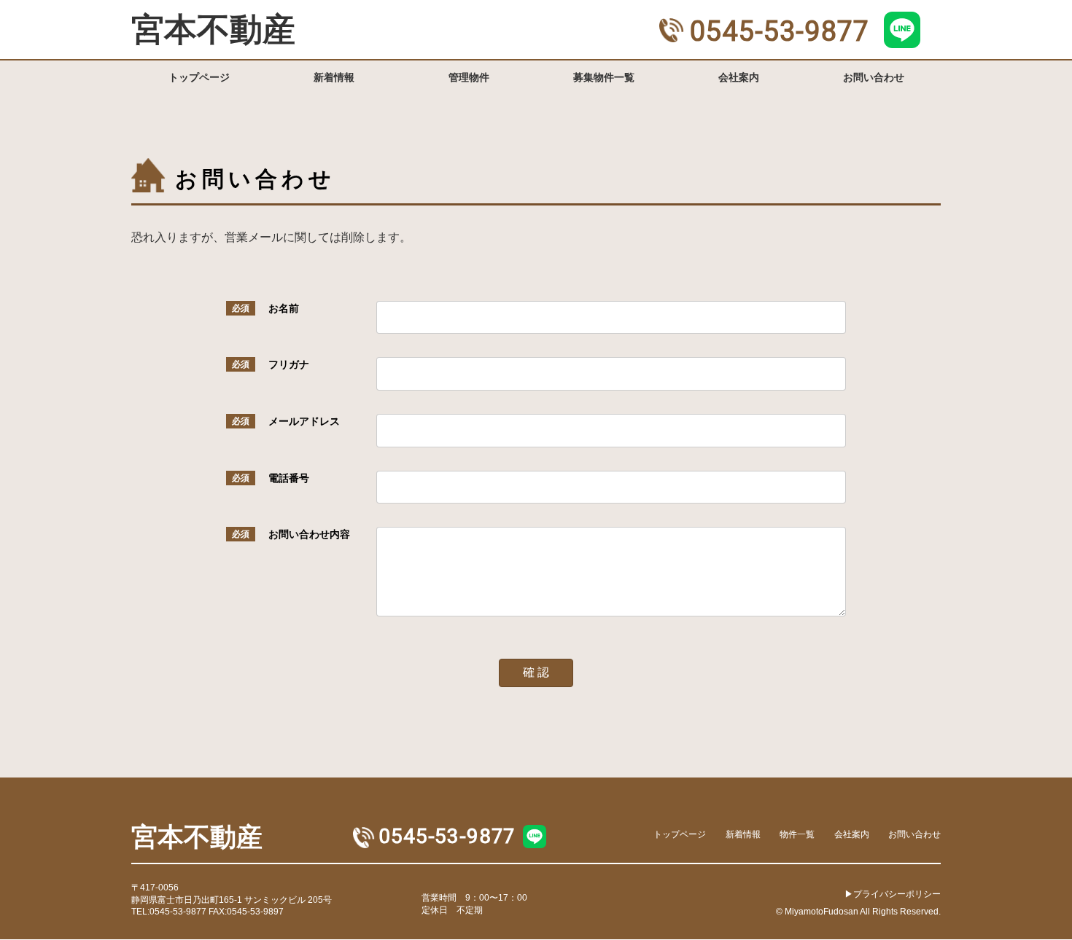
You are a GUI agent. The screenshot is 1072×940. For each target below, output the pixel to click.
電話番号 (288, 478)
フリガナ (288, 364)
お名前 (283, 308)
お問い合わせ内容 (309, 534)
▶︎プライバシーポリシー (892, 893)
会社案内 (851, 834)
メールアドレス (304, 421)
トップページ (679, 834)
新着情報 (743, 834)
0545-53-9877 (779, 31)
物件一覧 (797, 834)
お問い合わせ (914, 834)
